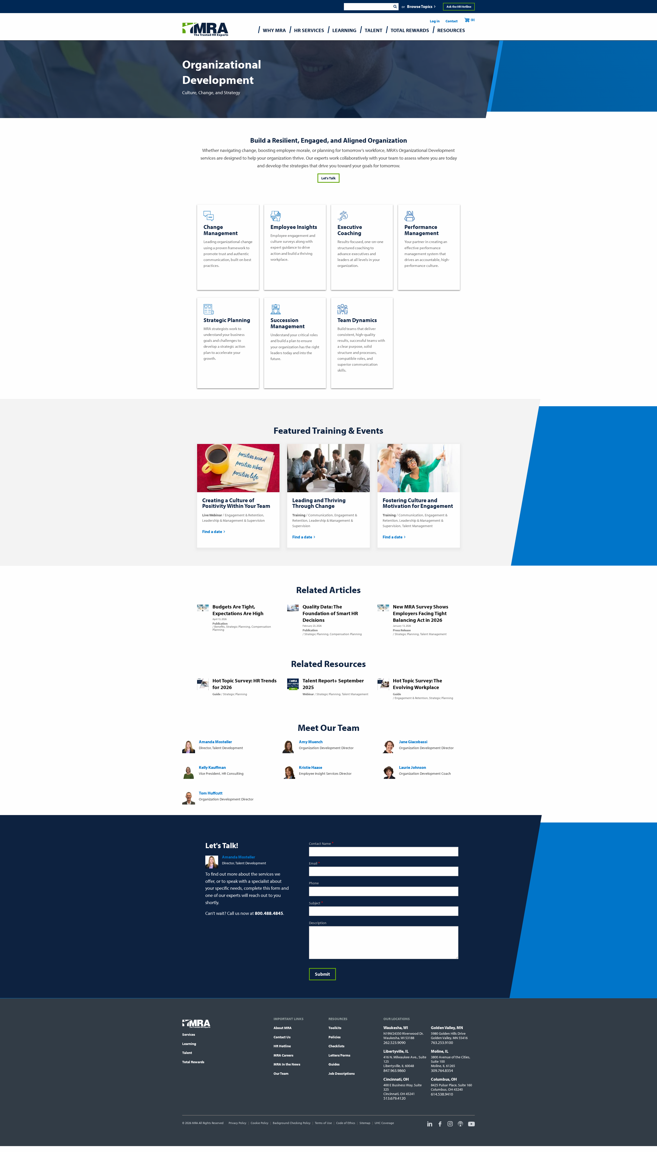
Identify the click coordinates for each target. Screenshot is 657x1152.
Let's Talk (328, 178)
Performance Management (428, 274)
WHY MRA (274, 30)
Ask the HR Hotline (459, 6)
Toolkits (334, 1027)
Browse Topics (419, 6)
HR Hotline (282, 1046)
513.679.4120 (394, 1098)
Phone (314, 883)
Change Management (223, 274)
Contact (452, 21)
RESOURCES (451, 30)
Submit (395, 6)
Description (317, 923)
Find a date (212, 531)
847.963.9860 (394, 1070)
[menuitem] (274, 31)
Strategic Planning (220, 367)
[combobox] (367, 6)
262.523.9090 (394, 1042)
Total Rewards (193, 1062)
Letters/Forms (339, 1055)
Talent (187, 1052)
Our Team (281, 1073)
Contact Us (282, 1037)
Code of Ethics (345, 1123)
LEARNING (344, 30)
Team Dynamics (351, 378)
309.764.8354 (442, 1070)
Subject (314, 903)
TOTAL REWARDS (410, 30)
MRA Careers (283, 1055)
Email (313, 863)
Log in (435, 21)
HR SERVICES (309, 30)
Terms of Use (323, 1123)
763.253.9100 (442, 1042)
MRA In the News (287, 1064)
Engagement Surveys (289, 267)
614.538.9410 (442, 1094)
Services (188, 1034)
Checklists (336, 1046)
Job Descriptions (341, 1073)
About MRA (283, 1027)
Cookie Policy (259, 1123)
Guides (334, 1064)
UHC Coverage (384, 1123)
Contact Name (320, 843)
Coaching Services (353, 274)
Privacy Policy (237, 1123)
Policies (334, 1037)
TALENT (373, 30)
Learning (189, 1043)
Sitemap (365, 1123)
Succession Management (292, 367)
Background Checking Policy (292, 1123)
